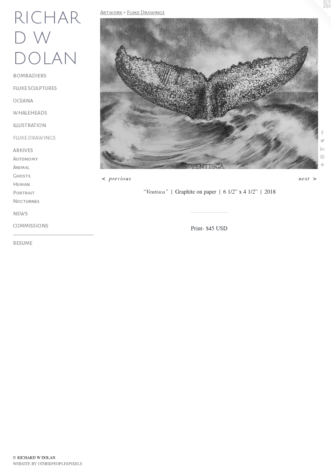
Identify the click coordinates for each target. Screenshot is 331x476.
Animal (21, 167)
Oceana (23, 101)
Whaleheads (30, 113)
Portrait (24, 193)
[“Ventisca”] (209, 93)
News (20, 214)
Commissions (30, 226)
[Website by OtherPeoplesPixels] (315, 16)
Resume (22, 243)
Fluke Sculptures (35, 88)
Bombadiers (29, 76)
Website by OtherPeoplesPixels (47, 463)
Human (21, 184)
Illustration (29, 125)
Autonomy (25, 159)
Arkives (23, 150)
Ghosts (22, 176)
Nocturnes (26, 201)
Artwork (111, 12)
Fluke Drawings (34, 138)
